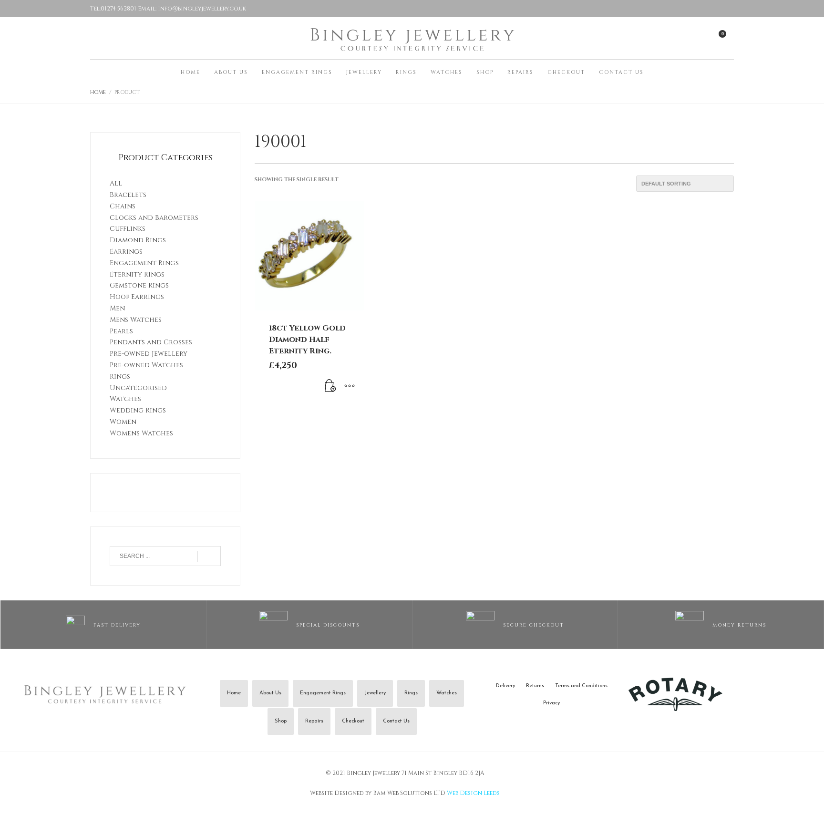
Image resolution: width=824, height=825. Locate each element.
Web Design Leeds (473, 793)
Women (123, 421)
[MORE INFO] (349, 387)
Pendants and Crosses (151, 342)
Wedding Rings (138, 410)
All (116, 183)
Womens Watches (141, 433)
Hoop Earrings (137, 296)
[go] (209, 557)
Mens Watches (136, 319)
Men (117, 308)
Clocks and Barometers (154, 217)
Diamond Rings (138, 240)
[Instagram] (705, 8)
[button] (330, 387)
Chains (122, 206)
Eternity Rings (137, 274)
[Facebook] (724, 8)
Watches (125, 398)
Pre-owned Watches (146, 365)
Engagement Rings (144, 263)
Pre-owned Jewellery (148, 353)
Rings (120, 376)
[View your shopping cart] (727, 37)
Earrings (126, 251)
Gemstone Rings (139, 285)
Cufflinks (127, 228)
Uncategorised (138, 387)
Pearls (121, 331)
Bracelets (128, 194)
